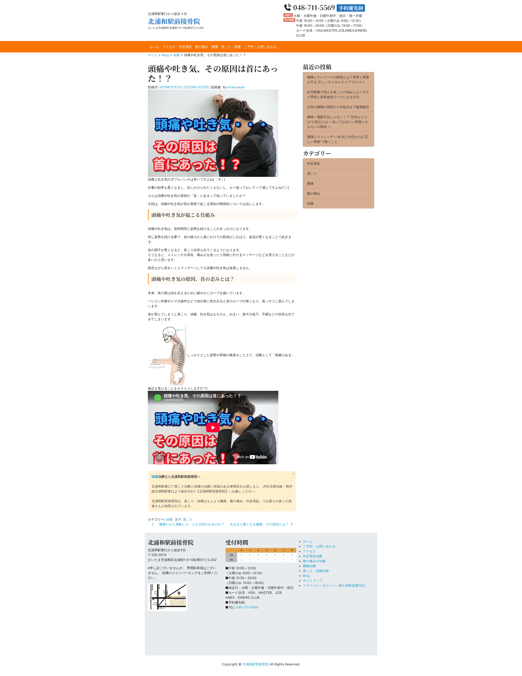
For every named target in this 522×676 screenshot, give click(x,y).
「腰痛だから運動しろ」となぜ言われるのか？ (190, 524)
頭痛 (155, 476)
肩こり (188, 519)
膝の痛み (201, 47)
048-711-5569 (247, 607)
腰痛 (214, 47)
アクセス (169, 47)
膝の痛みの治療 (314, 561)
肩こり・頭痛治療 (316, 571)
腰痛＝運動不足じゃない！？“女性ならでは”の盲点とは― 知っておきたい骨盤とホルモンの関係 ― (337, 122)
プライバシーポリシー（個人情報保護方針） (335, 585)
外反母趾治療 (312, 556)
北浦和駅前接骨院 (174, 21)
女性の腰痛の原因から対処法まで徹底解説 (338, 107)
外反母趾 (185, 47)
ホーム (154, 47)
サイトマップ (312, 580)
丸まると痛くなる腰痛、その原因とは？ (260, 524)
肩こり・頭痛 (231, 47)
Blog (306, 576)
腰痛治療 (309, 566)
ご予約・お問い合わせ (260, 47)
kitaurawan (236, 87)
